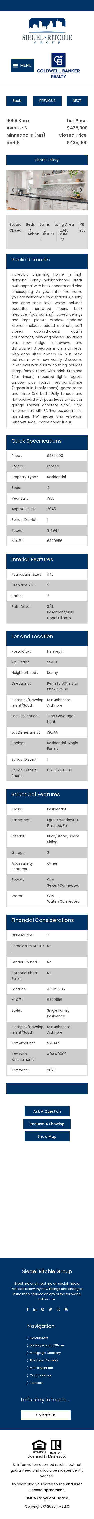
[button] (22, 65)
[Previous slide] (13, 189)
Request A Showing (47, 1123)
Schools (36, 1382)
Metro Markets (41, 1367)
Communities (40, 1375)
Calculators (39, 1338)
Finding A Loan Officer (47, 1345)
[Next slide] (80, 189)
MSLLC (64, 1506)
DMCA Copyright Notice (46, 1498)
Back (17, 100)
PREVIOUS (47, 100)
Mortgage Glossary (45, 1352)
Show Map (47, 1136)
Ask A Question (47, 1111)
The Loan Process (44, 1360)
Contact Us (46, 1415)
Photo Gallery (47, 159)
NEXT (77, 100)
